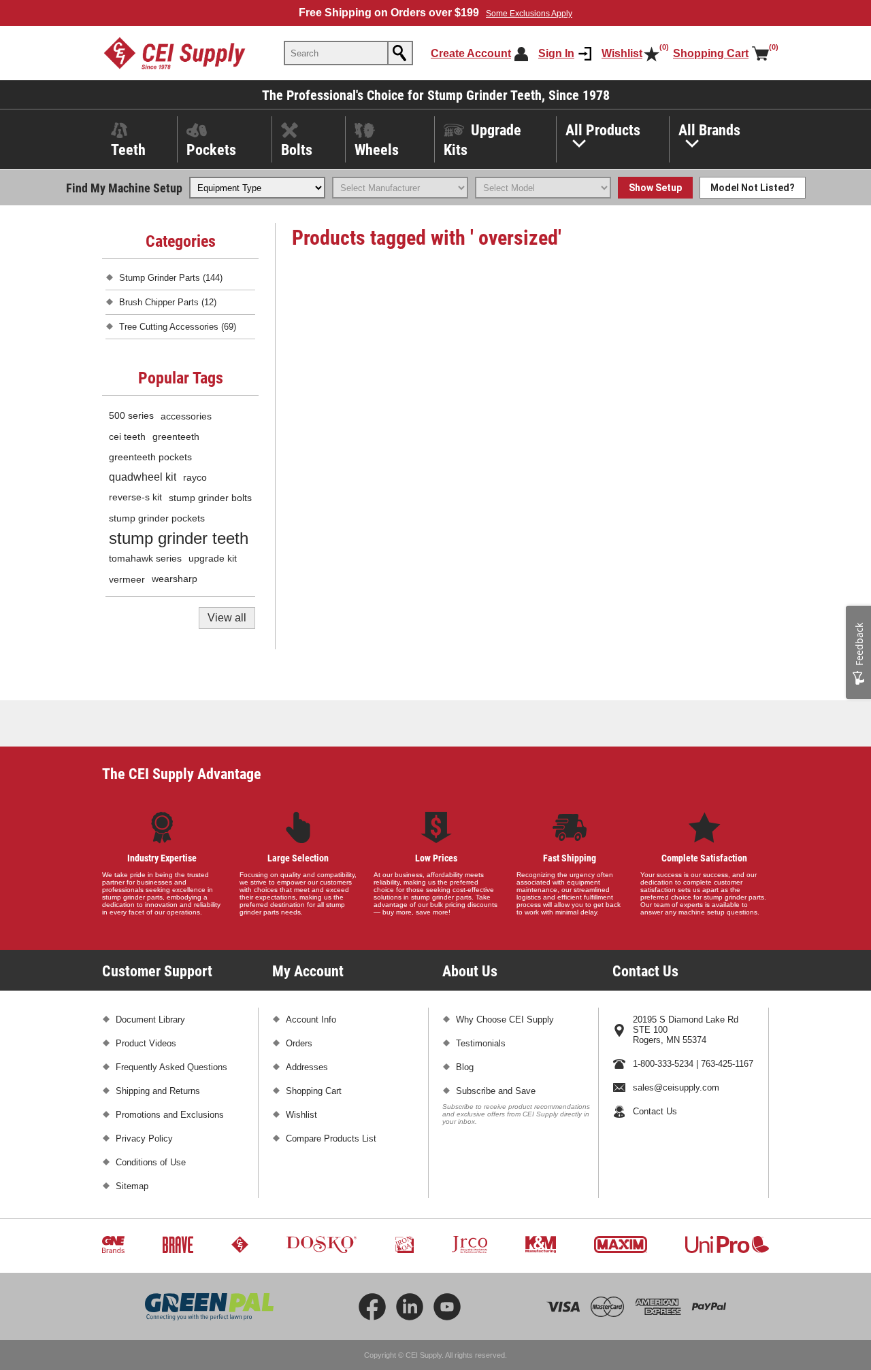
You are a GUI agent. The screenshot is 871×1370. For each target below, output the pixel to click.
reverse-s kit (135, 497)
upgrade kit (212, 558)
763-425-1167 (727, 1064)
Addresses (307, 1067)
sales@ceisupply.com (676, 1087)
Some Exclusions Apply (529, 13)
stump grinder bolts (210, 497)
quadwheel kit (142, 477)
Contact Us (655, 1111)
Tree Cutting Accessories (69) (177, 327)
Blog (465, 1067)
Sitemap (132, 1186)
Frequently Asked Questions (171, 1067)
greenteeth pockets (150, 456)
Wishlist (301, 1115)
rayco (195, 477)
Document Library (150, 1019)
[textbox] (336, 53)
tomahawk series (145, 558)
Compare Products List (331, 1138)
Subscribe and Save (496, 1091)
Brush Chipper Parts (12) (167, 302)
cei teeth (127, 436)
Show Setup (655, 187)
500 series (131, 416)
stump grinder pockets (157, 518)
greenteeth (175, 436)
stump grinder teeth (178, 538)
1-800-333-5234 (663, 1064)
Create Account (471, 53)
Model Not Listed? (752, 187)
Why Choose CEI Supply (505, 1019)
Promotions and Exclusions (170, 1115)
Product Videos (146, 1043)
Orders (299, 1043)
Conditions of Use (151, 1162)
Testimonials (481, 1043)
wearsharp (174, 579)
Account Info (311, 1019)
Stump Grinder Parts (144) (171, 278)
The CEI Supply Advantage (181, 773)
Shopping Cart (314, 1091)
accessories (186, 416)
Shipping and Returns (158, 1091)
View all (227, 617)
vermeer (127, 579)
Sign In (556, 53)
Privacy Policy (144, 1138)
